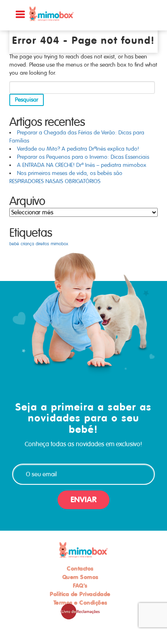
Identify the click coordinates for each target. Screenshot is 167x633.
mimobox (59, 243)
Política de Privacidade (80, 594)
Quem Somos (80, 577)
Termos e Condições (80, 602)
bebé (14, 243)
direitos (42, 243)
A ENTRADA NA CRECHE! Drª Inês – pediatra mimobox (81, 165)
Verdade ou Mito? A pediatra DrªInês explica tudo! (78, 148)
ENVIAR (83, 500)
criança (27, 243)
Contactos (80, 568)
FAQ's (80, 585)
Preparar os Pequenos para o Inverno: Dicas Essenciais (83, 156)
